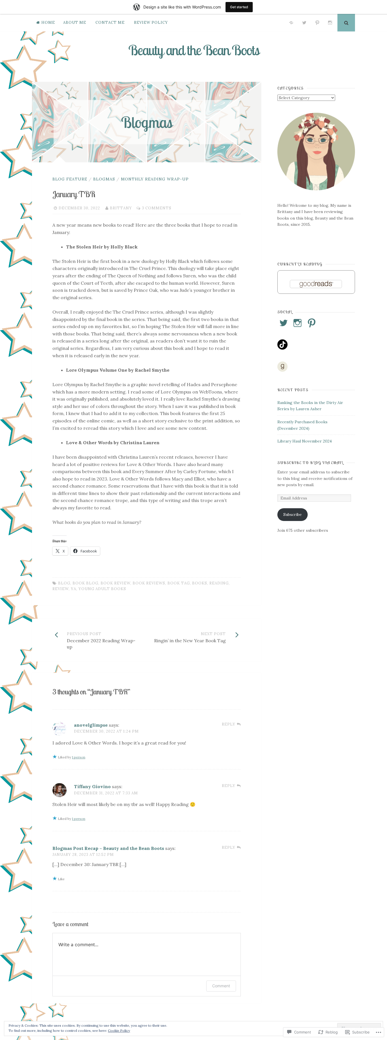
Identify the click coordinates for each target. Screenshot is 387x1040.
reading (219, 583)
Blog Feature (69, 179)
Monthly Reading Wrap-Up (155, 179)
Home (48, 22)
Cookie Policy (119, 1030)
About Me (74, 22)
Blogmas (104, 179)
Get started (239, 7)
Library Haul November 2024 (304, 441)
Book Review (115, 583)
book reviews (149, 583)
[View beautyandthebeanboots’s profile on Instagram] (297, 322)
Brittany (121, 208)
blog (64, 583)
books (199, 583)
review (60, 588)
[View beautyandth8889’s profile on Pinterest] (311, 322)
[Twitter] (304, 22)
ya (73, 588)
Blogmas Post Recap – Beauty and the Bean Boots (108, 848)
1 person (78, 757)
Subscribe (292, 514)
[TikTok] (291, 22)
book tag (178, 583)
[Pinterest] (317, 22)
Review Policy (151, 22)
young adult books (102, 588)
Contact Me (110, 22)
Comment (221, 985)
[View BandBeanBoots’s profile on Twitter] (283, 322)
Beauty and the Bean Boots (193, 50)
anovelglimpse (91, 725)
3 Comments (156, 208)
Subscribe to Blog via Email (310, 462)
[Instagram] (330, 22)
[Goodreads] (282, 366)
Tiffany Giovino (92, 786)
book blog (85, 583)
